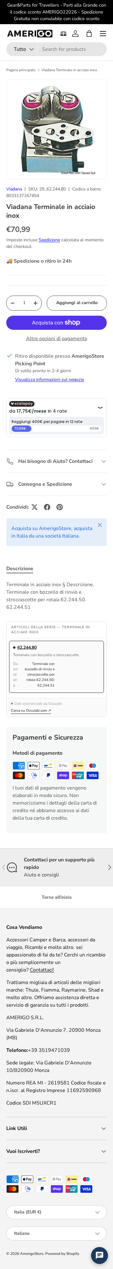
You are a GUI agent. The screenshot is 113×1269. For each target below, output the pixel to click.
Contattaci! (42, 969)
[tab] (19, 568)
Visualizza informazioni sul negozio (49, 380)
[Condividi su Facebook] (47, 507)
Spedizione (49, 240)
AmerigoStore (31, 1253)
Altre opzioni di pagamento (56, 338)
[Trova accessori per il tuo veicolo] (63, 33)
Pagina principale (20, 69)
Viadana (14, 189)
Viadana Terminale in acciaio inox (69, 69)
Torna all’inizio (57, 897)
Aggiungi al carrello (77, 303)
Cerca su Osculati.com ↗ (31, 710)
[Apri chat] (99, 1255)
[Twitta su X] (34, 507)
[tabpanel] (56, 596)
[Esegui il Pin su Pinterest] (59, 507)
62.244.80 (27, 648)
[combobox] (56, 49)
